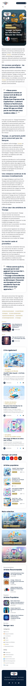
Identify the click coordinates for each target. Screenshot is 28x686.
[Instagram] (15, 683)
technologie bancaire (8, 317)
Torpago (9, 54)
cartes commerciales (15, 313)
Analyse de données (11, 27)
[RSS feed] (18, 683)
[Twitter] (9, 683)
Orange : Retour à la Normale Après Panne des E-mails (17, 581)
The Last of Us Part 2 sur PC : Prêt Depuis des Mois (18, 337)
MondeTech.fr (14, 38)
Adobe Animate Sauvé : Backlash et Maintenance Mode (16, 589)
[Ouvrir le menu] (25, 7)
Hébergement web (10, 403)
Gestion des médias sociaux (13, 436)
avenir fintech (19, 311)
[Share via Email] (23, 383)
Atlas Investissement (8, 311)
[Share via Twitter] (20, 383)
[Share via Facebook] (17, 383)
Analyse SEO (14, 503)
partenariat (19, 315)
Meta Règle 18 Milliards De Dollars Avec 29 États (18, 490)
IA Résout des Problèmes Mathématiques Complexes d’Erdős (16, 617)
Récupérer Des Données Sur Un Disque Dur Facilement (13, 406)
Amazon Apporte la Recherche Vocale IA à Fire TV (17, 609)
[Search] (3, 7)
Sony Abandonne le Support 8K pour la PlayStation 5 (17, 326)
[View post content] (6, 327)
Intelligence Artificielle (11, 371)
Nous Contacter (20, 3)
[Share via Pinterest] (11, 458)
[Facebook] (12, 683)
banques (5, 313)
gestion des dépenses (8, 315)
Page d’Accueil (7, 677)
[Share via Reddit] (16, 458)
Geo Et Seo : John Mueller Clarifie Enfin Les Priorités (17, 500)
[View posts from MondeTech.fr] (7, 39)
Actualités (8, 25)
